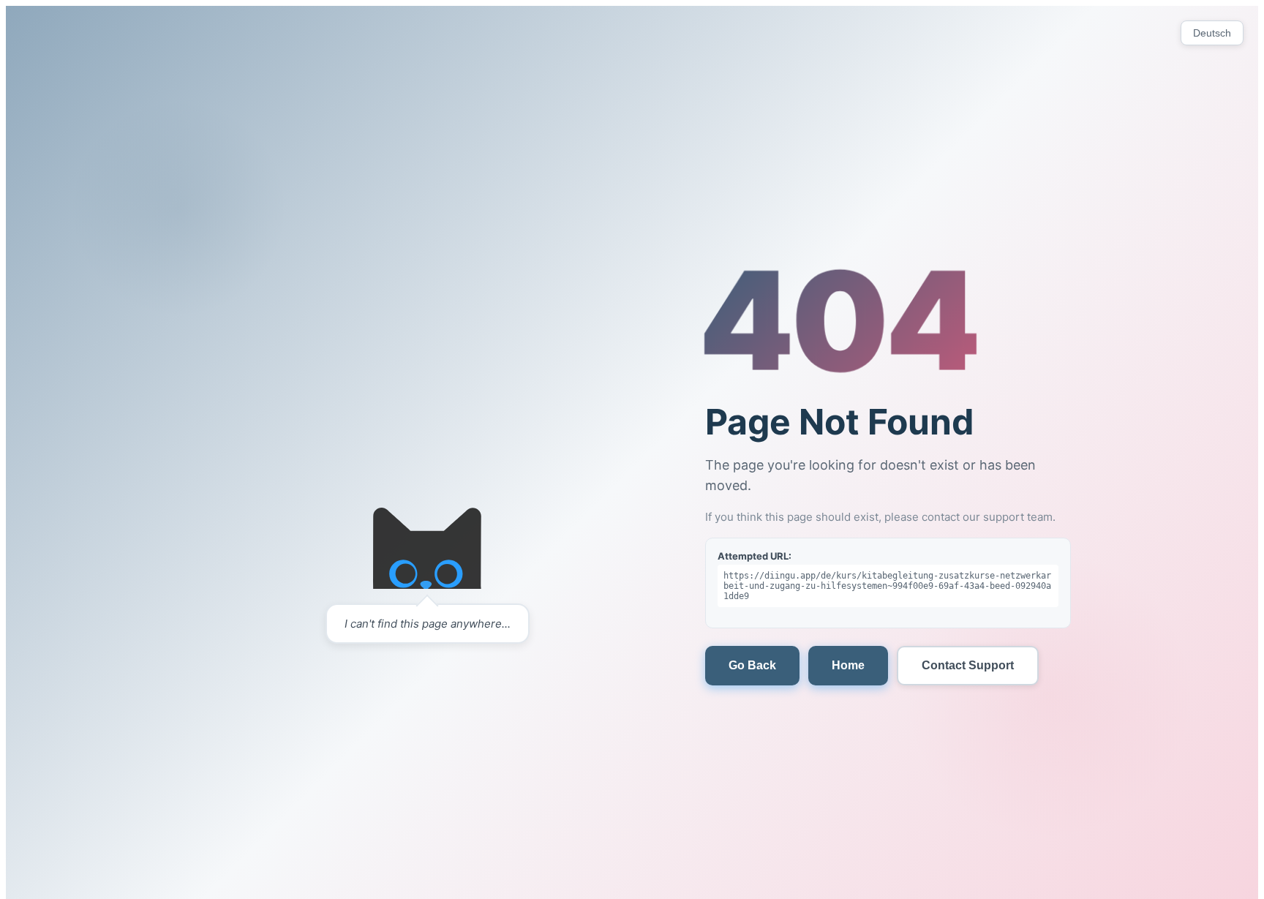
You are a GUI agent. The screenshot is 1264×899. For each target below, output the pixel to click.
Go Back (752, 665)
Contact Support (968, 665)
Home (848, 665)
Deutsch (1212, 33)
